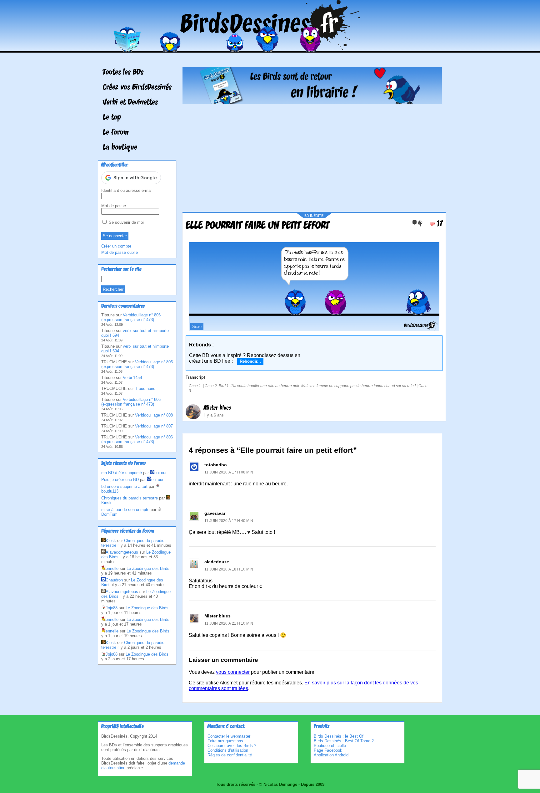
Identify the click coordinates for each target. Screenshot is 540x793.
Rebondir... (250, 361)
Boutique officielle (330, 745)
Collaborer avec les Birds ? (232, 745)
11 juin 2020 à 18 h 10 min (228, 569)
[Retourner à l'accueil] (270, 48)
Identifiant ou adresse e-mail (126, 190)
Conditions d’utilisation (228, 750)
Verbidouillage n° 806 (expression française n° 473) (131, 317)
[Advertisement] (312, 155)
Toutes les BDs (123, 72)
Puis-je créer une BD (120, 479)
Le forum (116, 132)
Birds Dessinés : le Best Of (338, 736)
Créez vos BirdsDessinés (137, 87)
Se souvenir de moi (126, 222)
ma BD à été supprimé (121, 472)
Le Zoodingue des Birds (148, 568)
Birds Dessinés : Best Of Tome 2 (344, 741)
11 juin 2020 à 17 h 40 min (228, 521)
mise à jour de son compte (125, 509)
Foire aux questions (225, 741)
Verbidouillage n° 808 (154, 415)
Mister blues (217, 408)
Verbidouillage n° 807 (154, 426)
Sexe (197, 326)
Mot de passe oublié (119, 252)
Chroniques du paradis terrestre (129, 498)
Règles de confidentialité (230, 755)
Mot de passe (113, 205)
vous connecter (233, 672)
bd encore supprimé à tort (124, 486)
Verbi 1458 (132, 377)
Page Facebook (328, 750)
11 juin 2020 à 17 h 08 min (228, 472)
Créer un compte (116, 246)
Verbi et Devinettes (130, 102)
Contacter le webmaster (229, 736)
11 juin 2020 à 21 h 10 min (228, 623)
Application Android (331, 755)
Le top (112, 117)
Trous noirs (145, 388)
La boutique (120, 147)
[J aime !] (432, 224)
